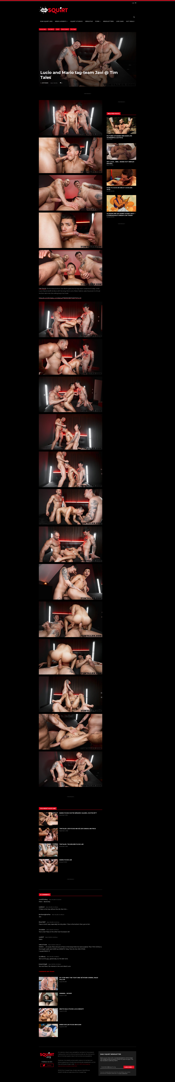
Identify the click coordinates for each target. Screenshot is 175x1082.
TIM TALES (42, 288)
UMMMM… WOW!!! (65, 993)
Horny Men (43, 29)
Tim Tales (73, 29)
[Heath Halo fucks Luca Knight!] (48, 1014)
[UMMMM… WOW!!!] (48, 999)
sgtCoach (45, 83)
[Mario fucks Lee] (48, 865)
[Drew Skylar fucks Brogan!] (48, 1030)
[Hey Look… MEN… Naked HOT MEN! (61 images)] (121, 151)
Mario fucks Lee (65, 860)
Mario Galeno (64, 29)
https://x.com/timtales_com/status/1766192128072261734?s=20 (60, 298)
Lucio (57, 29)
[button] (134, 17)
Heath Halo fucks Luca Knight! (71, 1009)
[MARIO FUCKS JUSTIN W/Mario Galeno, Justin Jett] (48, 818)
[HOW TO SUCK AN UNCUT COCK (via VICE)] (121, 177)
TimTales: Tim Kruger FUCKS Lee (71, 844)
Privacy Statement (122, 1073)
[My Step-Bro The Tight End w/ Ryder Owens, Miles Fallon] (48, 983)
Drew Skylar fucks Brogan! (70, 1024)
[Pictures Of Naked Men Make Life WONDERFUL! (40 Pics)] (121, 125)
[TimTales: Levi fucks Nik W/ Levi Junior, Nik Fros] (48, 834)
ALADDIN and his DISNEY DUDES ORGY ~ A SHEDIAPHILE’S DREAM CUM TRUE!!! (121, 214)
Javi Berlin (51, 29)
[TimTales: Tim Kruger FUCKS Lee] (48, 850)
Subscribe (128, 1067)
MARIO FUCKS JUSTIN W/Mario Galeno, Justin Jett (78, 813)
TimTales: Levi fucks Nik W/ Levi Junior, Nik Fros (77, 828)
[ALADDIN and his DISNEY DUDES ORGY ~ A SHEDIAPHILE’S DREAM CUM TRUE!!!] (121, 203)
